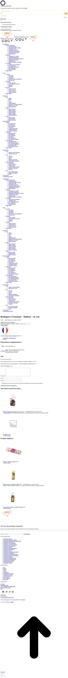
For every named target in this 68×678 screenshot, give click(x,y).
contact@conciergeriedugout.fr (7, 597)
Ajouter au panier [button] (6, 435)
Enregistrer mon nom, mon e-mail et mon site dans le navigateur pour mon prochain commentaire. (22, 383)
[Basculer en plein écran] (2, 673)
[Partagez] (3, 673)
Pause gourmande (13, 335)
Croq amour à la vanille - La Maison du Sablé (13, 507)
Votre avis (3, 375)
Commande (8, 22)
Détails (4, 485)
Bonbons (7, 335)
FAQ (2, 588)
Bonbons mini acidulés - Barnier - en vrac (12, 411)
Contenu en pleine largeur (6, 5)
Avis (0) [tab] (5, 339)
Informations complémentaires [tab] (9, 338)
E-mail (2, 380)
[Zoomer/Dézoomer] (1, 673)
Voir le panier (3, 22)
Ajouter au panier (4, 325)
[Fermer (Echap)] (5, 673)
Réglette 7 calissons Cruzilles (9, 461)
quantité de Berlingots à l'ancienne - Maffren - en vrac (12, 323)
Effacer (13, 322)
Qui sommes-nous (4, 585)
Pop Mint (5, 434)
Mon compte (3, 18)
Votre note (3, 366)
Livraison (3, 584)
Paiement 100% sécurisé (6, 587)
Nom (2, 378)
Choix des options (7, 412)
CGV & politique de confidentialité (8, 586)
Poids (2, 322)
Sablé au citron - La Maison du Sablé (11, 484)
